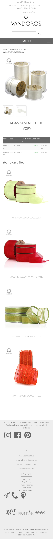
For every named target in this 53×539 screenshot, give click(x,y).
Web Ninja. (30, 535)
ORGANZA (22, 49)
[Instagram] (8, 435)
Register (30, 2)
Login (20, 2)
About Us (26, 479)
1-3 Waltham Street (30, 464)
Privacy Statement (26, 485)
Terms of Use (26, 487)
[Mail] (6, 495)
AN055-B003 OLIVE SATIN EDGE (26, 336)
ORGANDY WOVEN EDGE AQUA (26, 218)
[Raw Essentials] (39, 511)
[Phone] (14, 495)
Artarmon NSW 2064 (26, 468)
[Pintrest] (27, 435)
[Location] (23, 495)
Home (5, 49)
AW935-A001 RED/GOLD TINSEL (26, 396)
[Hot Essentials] (11, 511)
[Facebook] (18, 435)
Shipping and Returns (26, 490)
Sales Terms (26, 482)
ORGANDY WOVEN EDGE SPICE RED (26, 277)
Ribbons (13, 49)
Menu (26, 41)
